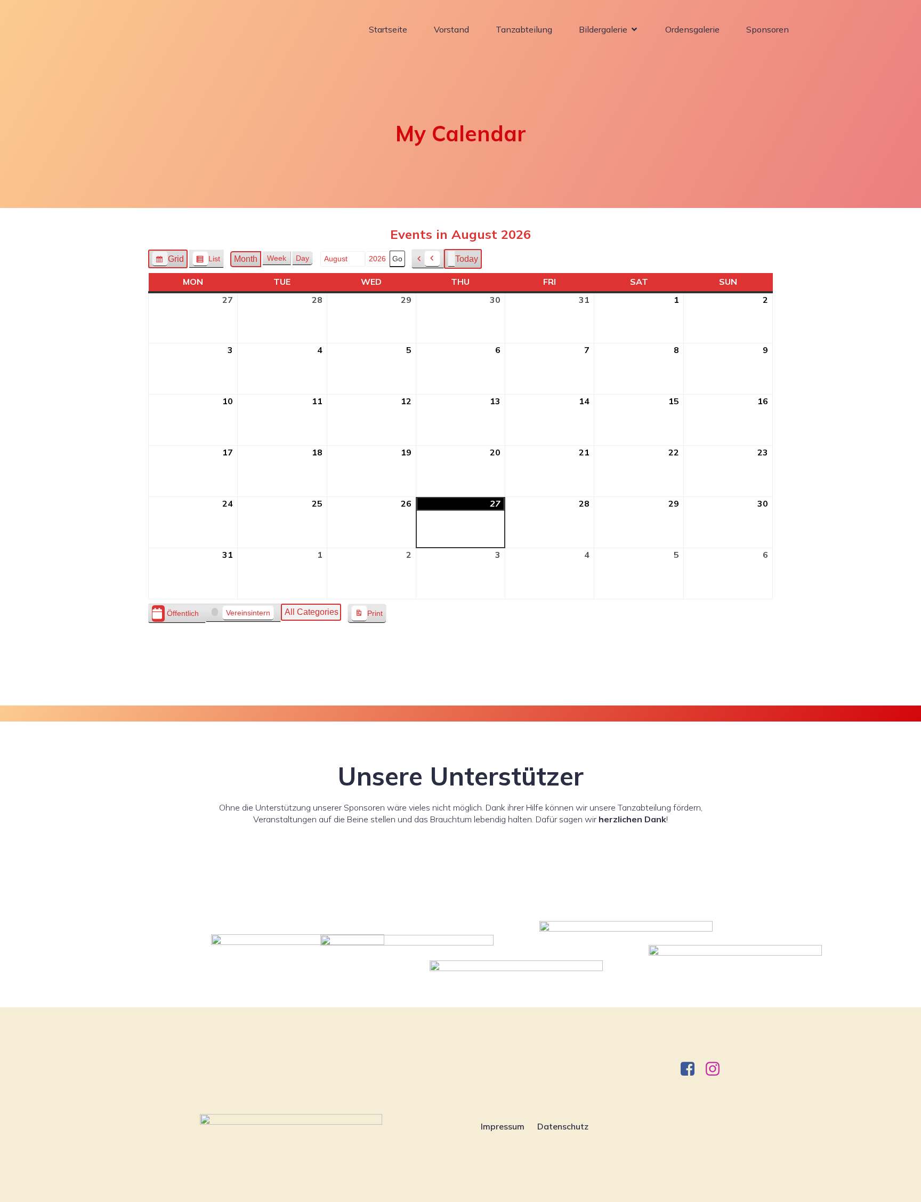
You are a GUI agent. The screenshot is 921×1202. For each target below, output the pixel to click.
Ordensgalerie (692, 29)
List (206, 261)
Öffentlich (183, 613)
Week (276, 258)
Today (466, 258)
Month (245, 258)
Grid (167, 261)
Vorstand (451, 29)
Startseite (388, 29)
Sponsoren (767, 29)
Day (302, 258)
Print (367, 616)
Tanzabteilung (524, 29)
